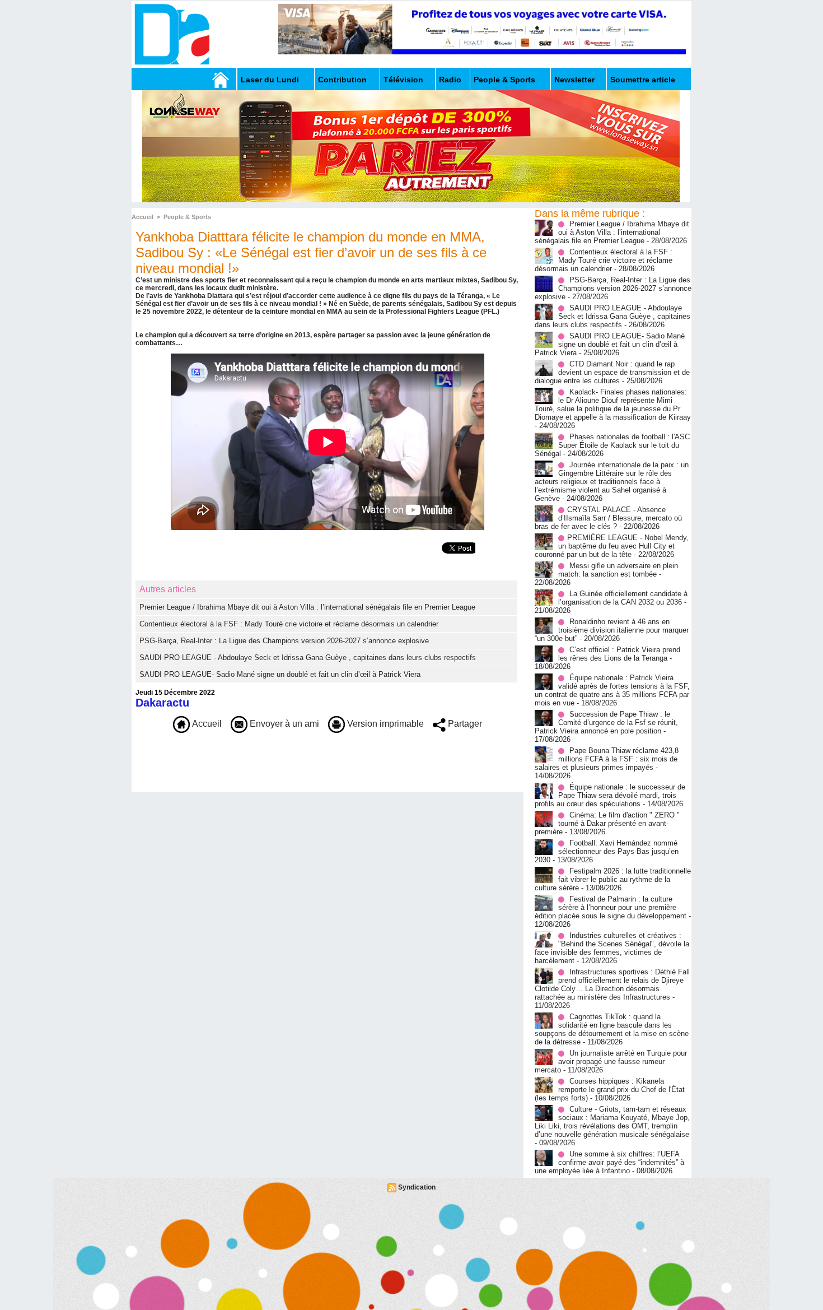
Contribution (342, 79)
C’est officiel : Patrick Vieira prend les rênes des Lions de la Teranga (619, 653)
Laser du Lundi (270, 79)
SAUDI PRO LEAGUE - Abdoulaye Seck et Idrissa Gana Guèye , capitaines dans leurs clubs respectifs (307, 657)
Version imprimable (384, 723)
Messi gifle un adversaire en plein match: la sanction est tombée (618, 569)
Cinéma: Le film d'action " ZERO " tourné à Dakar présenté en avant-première (607, 823)
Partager (464, 723)
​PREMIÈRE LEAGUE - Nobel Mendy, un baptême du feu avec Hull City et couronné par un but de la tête (612, 546)
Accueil (142, 216)
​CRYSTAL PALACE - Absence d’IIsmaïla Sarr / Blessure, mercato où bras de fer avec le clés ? (608, 518)
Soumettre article (642, 79)
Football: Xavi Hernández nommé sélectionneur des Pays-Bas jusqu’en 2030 (607, 851)
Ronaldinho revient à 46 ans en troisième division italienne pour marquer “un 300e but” (612, 630)
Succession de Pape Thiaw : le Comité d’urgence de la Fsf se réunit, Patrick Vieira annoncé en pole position (606, 722)
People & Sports (504, 79)
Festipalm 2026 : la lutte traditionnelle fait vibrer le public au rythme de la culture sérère (613, 879)
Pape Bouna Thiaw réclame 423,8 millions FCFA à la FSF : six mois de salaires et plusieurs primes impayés (607, 759)
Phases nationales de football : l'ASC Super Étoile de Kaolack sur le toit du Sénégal (612, 445)
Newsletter (574, 79)
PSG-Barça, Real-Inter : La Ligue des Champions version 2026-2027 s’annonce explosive (284, 641)
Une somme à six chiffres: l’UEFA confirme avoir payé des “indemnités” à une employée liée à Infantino (609, 1162)
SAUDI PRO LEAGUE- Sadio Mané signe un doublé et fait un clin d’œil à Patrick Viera (279, 674)
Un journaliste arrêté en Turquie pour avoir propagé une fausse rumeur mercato (611, 1061)
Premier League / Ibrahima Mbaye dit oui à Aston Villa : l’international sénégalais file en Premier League (307, 607)
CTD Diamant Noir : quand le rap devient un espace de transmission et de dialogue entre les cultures (612, 372)
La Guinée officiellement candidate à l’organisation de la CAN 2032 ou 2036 (623, 597)
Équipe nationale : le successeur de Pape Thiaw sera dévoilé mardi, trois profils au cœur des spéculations (610, 795)
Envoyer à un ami (283, 723)
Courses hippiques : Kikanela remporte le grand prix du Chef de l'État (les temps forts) (610, 1089)
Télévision (403, 79)
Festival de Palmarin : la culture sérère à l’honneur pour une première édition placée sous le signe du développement (610, 907)
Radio (450, 79)
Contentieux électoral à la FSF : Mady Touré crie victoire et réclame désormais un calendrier (288, 624)
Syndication (417, 1187)
